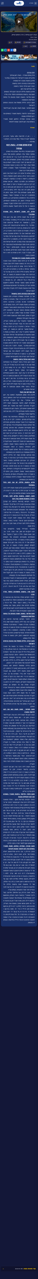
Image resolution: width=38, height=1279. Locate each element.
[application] (19, 22)
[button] (19, 22)
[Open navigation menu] (35, 3)
